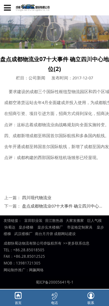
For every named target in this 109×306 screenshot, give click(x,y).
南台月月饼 (44, 233)
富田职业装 (33, 220)
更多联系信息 (78, 243)
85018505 (35, 249)
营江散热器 (54, 220)
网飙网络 (36, 269)
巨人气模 (95, 220)
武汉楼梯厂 (23, 233)
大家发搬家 (75, 220)
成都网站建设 (65, 233)
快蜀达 (9, 227)
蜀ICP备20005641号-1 (55, 282)
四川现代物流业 (36, 197)
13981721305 (28, 263)
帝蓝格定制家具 (80, 227)
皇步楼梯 (25, 227)
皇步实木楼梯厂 (50, 227)
